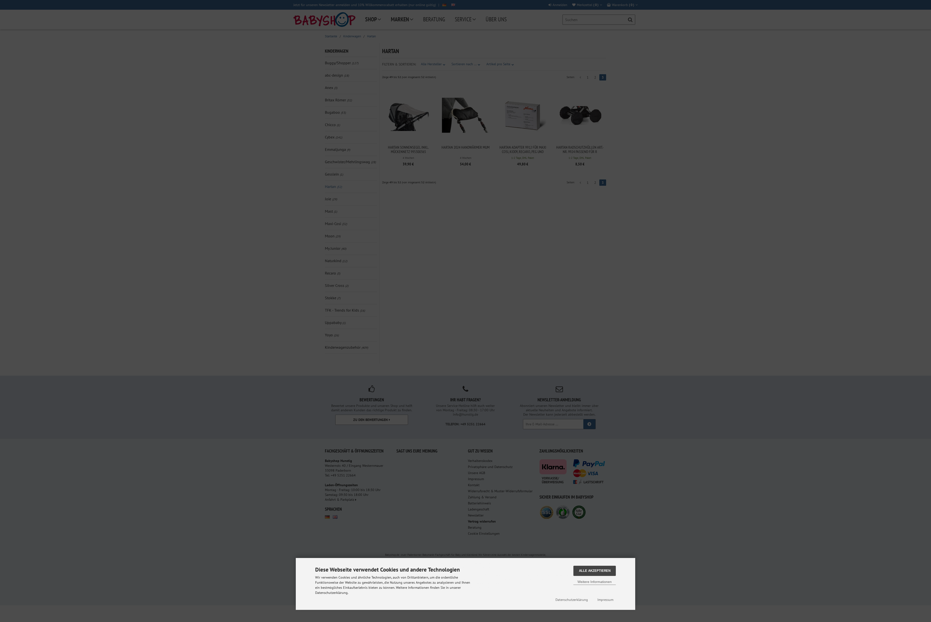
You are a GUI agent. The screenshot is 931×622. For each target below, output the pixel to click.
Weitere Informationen (595, 582)
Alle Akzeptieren (594, 571)
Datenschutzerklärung (571, 600)
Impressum (605, 600)
